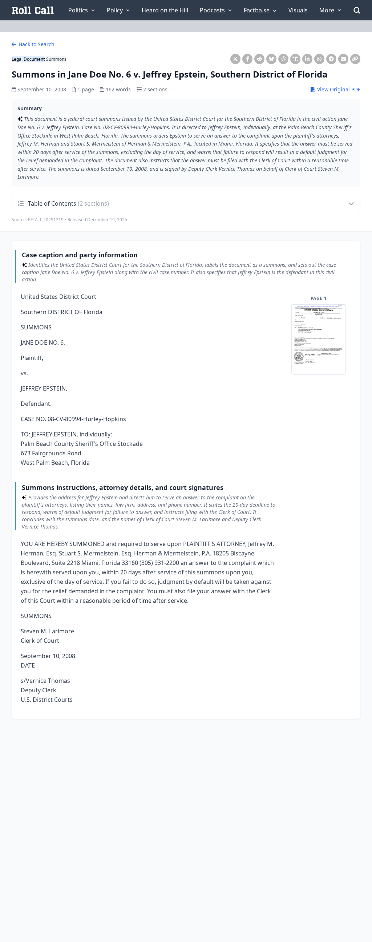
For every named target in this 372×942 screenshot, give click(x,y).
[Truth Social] (295, 59)
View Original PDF (338, 89)
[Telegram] (331, 59)
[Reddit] (259, 59)
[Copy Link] (355, 59)
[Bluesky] (271, 59)
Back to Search (35, 44)
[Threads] (283, 59)
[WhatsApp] (319, 59)
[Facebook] (247, 59)
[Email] (343, 59)
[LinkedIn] (307, 59)
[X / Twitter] (235, 59)
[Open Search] (356, 10)
